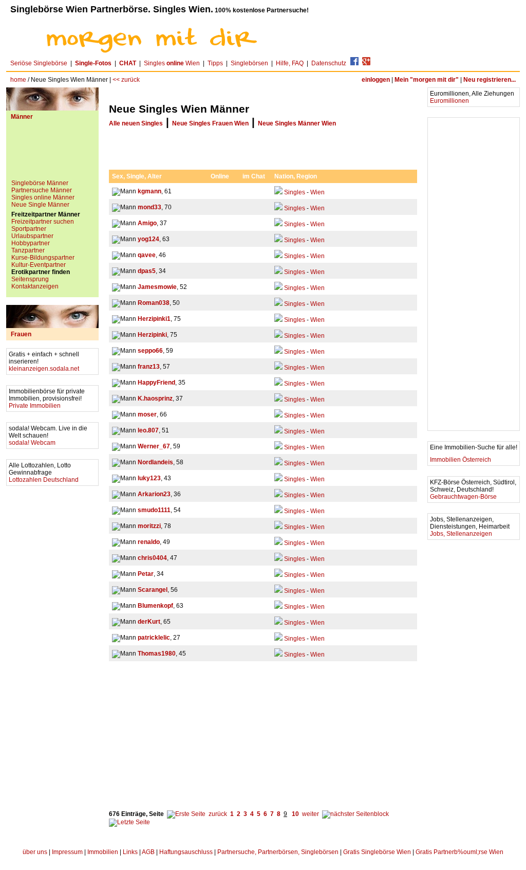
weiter (310, 814)
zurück (218, 814)
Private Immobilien (35, 405)
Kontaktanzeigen (35, 286)
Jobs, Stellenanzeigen (461, 533)
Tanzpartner (28, 250)
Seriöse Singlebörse (38, 63)
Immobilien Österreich (460, 459)
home (18, 79)
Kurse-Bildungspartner (42, 257)
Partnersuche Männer (41, 190)
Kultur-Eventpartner (38, 264)
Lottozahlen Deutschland (44, 479)
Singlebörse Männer (39, 183)
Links (130, 852)
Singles (294, 192)
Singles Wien (172, 63)
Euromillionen (449, 100)
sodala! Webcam (32, 442)
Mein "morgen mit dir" (426, 79)
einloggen (376, 79)
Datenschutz (328, 63)
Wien (317, 192)
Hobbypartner (30, 243)
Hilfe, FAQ (290, 63)
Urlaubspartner (32, 236)
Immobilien (102, 852)
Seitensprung (30, 279)
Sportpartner (28, 228)
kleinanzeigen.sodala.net (44, 368)
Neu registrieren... (489, 79)
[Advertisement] (52, 154)
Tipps (215, 63)
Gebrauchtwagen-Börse (463, 496)
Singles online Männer (42, 197)
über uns (35, 852)
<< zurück (126, 79)
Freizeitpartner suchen (42, 221)
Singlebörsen (249, 63)
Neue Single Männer (40, 204)
